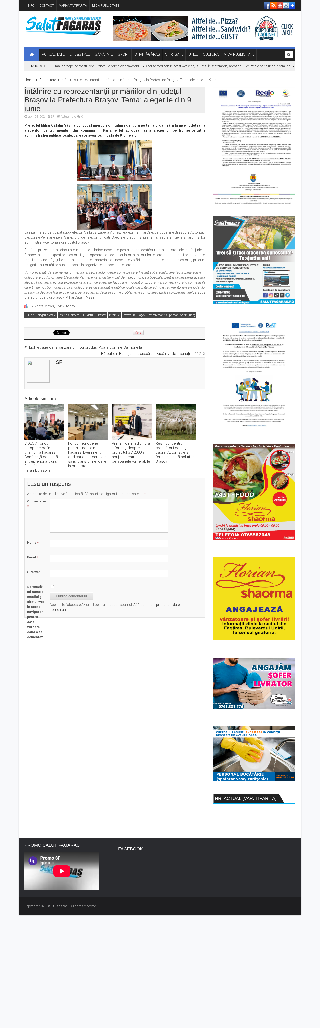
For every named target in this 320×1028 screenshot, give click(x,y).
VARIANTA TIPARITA (73, 5)
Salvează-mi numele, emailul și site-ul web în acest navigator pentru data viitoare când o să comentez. (36, 612)
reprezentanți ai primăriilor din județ (172, 315)
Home (29, 80)
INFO (31, 5)
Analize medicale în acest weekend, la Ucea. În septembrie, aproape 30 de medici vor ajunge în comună (207, 66)
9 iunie (30, 315)
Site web (34, 572)
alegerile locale (47, 315)
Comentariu (36, 503)
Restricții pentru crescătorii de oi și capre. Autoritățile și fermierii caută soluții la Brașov (175, 452)
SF (52, 116)
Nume (33, 542)
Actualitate (48, 80)
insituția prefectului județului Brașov (82, 315)
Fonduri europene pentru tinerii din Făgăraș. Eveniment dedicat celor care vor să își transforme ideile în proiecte (87, 454)
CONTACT (47, 5)
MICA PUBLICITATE (105, 5)
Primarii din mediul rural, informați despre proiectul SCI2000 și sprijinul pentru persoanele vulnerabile (132, 452)
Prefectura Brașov (134, 315)
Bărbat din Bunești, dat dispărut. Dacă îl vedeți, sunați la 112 (151, 353)
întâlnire (114, 315)
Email (32, 557)
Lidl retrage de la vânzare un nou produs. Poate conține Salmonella (85, 347)
